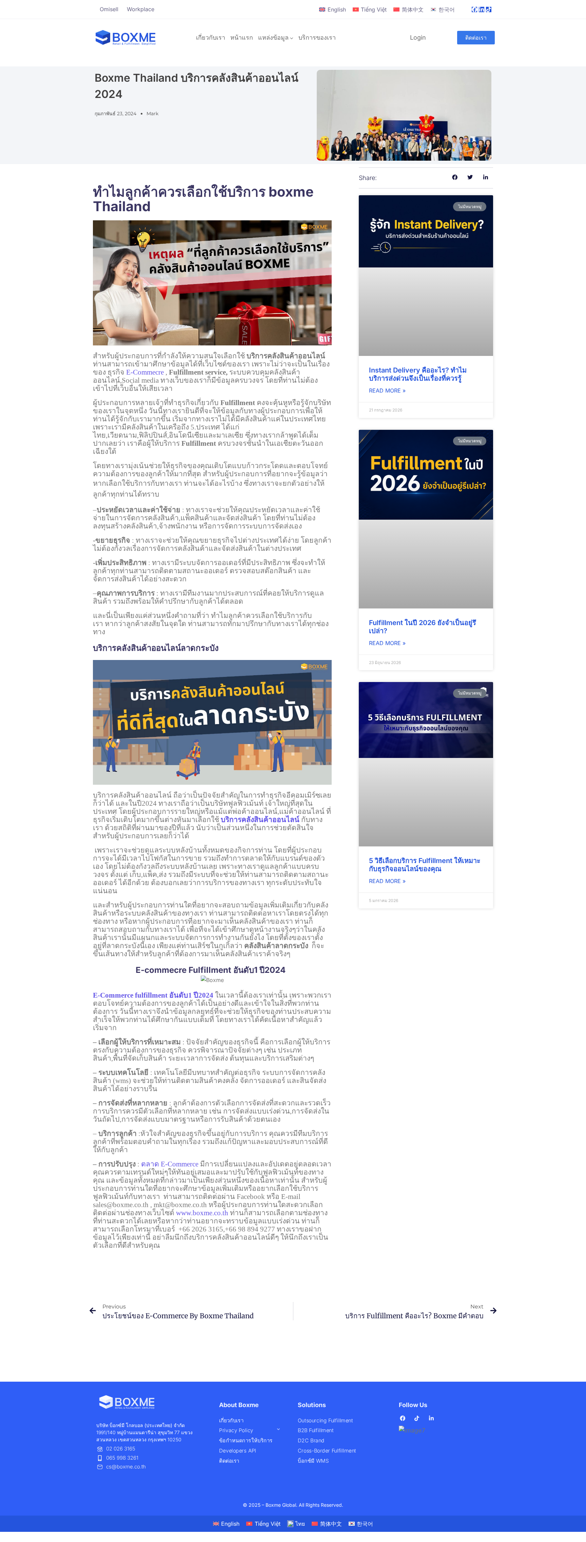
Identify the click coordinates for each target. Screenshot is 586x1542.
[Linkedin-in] (481, 9)
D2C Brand (311, 1440)
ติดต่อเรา (229, 1461)
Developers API (237, 1450)
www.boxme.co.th (202, 1213)
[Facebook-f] (474, 9)
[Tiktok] (488, 9)
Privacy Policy (236, 1430)
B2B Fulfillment (315, 1430)
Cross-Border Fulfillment (327, 1450)
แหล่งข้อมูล (273, 37)
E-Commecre (145, 372)
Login (418, 37)
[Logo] (126, 37)
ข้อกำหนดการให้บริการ (246, 1440)
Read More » (387, 390)
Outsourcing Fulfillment (325, 1420)
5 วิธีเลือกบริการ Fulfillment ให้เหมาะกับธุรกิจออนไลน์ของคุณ (425, 865)
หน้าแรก (241, 37)
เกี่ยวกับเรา (210, 37)
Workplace (140, 9)
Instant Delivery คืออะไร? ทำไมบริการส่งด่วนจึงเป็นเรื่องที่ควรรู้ (418, 374)
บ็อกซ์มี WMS (313, 1461)
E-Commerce (169, 1164)
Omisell (109, 9)
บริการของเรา (317, 37)
